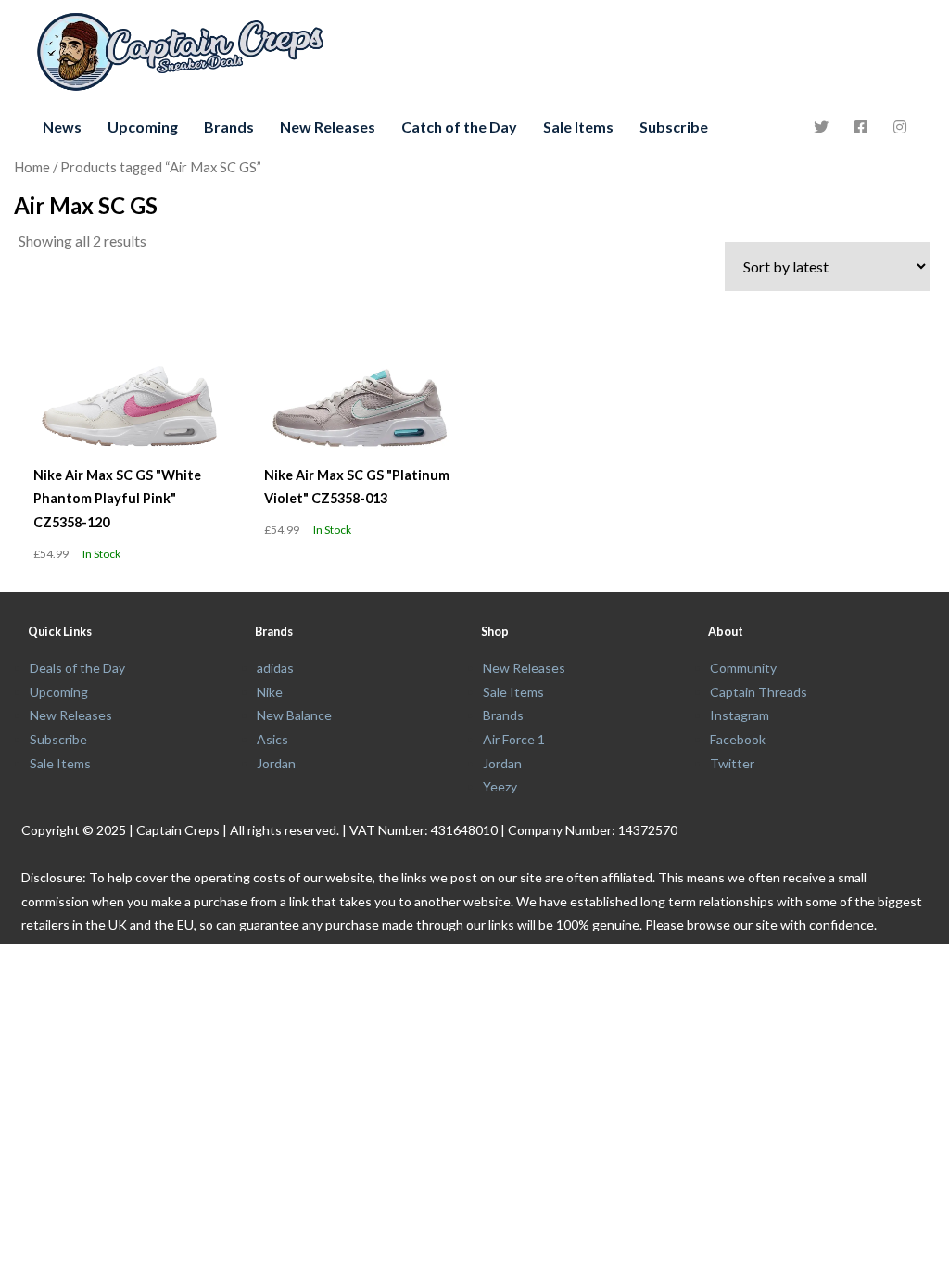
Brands (229, 126)
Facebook (738, 739)
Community (743, 668)
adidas (275, 668)
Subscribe (673, 126)
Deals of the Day (77, 668)
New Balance (294, 715)
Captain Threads (758, 692)
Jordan (276, 763)
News (62, 126)
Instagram (739, 715)
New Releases (327, 126)
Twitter (732, 763)
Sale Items (578, 126)
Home (32, 166)
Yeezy (500, 786)
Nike (270, 692)
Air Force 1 (514, 739)
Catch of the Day (459, 126)
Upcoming (143, 126)
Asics (272, 739)
